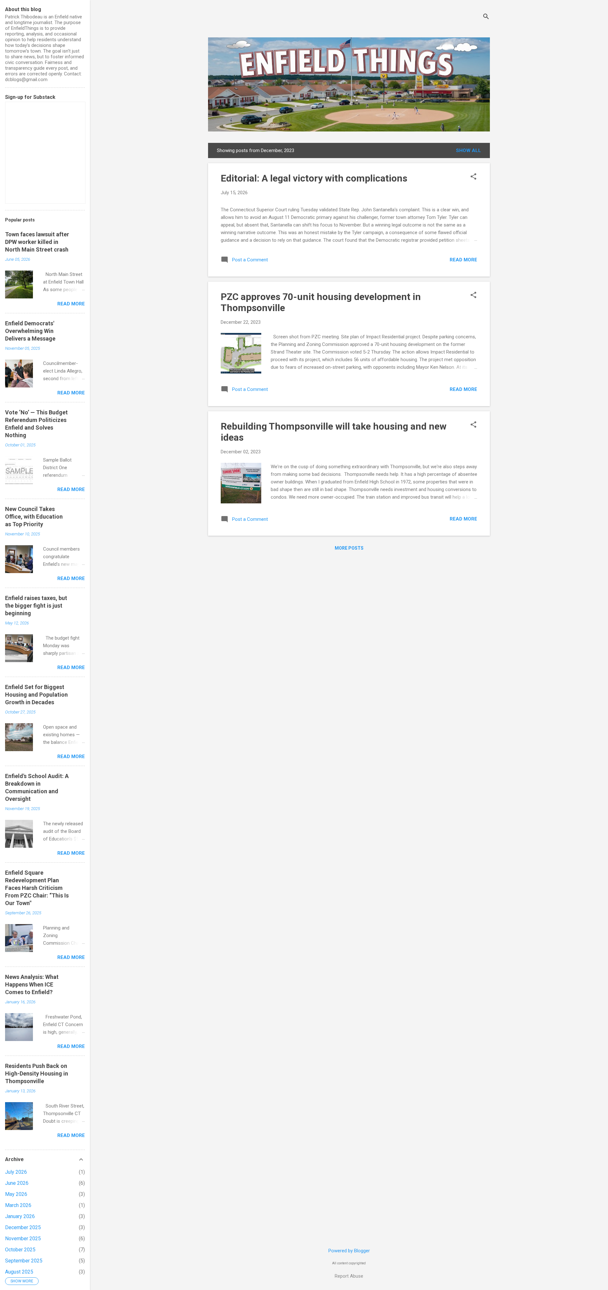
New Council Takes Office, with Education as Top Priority (34, 516)
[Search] (486, 17)
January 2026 (20, 1216)
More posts (349, 548)
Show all (468, 150)
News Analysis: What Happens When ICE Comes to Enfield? (32, 984)
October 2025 (20, 1250)
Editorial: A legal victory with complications (314, 178)
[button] (473, 177)
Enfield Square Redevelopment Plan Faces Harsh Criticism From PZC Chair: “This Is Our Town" (37, 887)
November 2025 (23, 1239)
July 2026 (16, 1172)
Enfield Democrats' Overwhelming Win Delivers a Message (30, 331)
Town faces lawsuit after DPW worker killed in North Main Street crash (37, 242)
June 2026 (16, 1183)
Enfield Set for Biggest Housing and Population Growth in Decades (36, 695)
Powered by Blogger (349, 1251)
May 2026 (16, 1194)
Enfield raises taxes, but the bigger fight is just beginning (36, 605)
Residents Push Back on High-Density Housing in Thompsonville (36, 1073)
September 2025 (23, 1261)
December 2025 (23, 1227)
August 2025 (19, 1272)
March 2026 (18, 1205)
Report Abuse (349, 1276)
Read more (463, 260)
